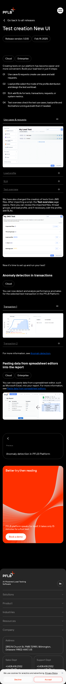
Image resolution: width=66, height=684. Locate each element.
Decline (17, 679)
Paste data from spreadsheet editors (26, 388)
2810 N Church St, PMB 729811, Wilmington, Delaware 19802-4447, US (28, 648)
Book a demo (16, 536)
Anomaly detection (40, 353)
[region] (33, 676)
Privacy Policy (51, 673)
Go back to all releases (21, 20)
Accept (48, 679)
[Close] (62, 673)
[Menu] (60, 10)
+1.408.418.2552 (14, 666)
